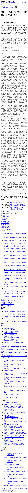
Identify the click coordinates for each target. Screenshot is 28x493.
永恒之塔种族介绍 (15, 202)
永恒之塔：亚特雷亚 (9, 7)
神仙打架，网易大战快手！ (8, 356)
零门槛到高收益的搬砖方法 (8, 301)
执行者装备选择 (5, 221)
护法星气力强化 (5, 226)
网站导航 (10, 490)
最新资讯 (8, 2)
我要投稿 (23, 2)
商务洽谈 (20, 488)
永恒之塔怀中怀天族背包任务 (11, 337)
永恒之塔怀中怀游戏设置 (10, 340)
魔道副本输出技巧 (5, 227)
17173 (2, 7)
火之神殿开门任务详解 (7, 302)
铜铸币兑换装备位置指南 (7, 304)
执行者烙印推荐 (5, 224)
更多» (2, 308)
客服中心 (5, 490)
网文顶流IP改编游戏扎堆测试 (8, 349)
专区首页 (3, 2)
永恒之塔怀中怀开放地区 (16, 204)
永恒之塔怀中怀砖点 (9, 336)
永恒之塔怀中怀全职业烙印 (11, 339)
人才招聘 (9, 488)
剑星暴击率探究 (5, 223)
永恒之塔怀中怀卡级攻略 (16, 207)
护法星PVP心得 (5, 219)
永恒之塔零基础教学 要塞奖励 (18, 206)
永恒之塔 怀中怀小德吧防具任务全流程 (14, 342)
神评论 (12, 19)
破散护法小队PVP (5, 229)
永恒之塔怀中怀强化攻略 (16, 209)
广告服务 (14, 488)
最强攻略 (13, 2)
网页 (3, 211)
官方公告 (18, 2)
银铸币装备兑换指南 (6, 305)
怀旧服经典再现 (5, 216)
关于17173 (3, 488)
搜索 (16, 6)
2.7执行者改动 (4, 218)
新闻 (8, 211)
